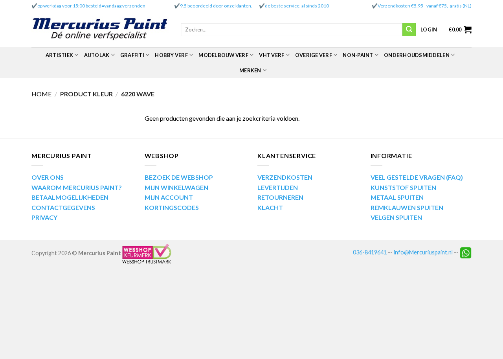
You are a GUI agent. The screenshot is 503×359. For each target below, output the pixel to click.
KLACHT (270, 207)
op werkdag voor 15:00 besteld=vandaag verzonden (91, 6)
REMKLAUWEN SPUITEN (407, 207)
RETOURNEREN (280, 197)
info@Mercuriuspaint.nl (423, 252)
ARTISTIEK (59, 55)
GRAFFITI (132, 55)
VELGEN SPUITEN (396, 217)
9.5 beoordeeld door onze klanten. (216, 6)
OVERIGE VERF (313, 55)
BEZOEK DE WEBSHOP (179, 177)
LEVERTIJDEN (277, 187)
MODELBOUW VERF (223, 55)
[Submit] (409, 29)
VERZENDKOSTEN (284, 177)
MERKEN (250, 70)
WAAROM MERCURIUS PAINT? (76, 187)
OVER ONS (47, 177)
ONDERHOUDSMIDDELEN (417, 55)
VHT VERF (271, 55)
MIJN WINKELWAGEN (176, 187)
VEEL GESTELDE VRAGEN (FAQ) (417, 177)
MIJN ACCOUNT (169, 197)
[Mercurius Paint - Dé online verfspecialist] (100, 30)
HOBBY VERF (171, 55)
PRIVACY (44, 217)
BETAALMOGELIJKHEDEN (69, 197)
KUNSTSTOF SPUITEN (403, 187)
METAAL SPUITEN (397, 197)
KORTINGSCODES (172, 207)
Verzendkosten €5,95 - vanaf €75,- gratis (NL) (425, 6)
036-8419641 (370, 252)
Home (41, 94)
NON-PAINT (358, 55)
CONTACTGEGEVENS (63, 207)
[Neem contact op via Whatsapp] (466, 252)
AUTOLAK (97, 55)
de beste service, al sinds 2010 (297, 6)
